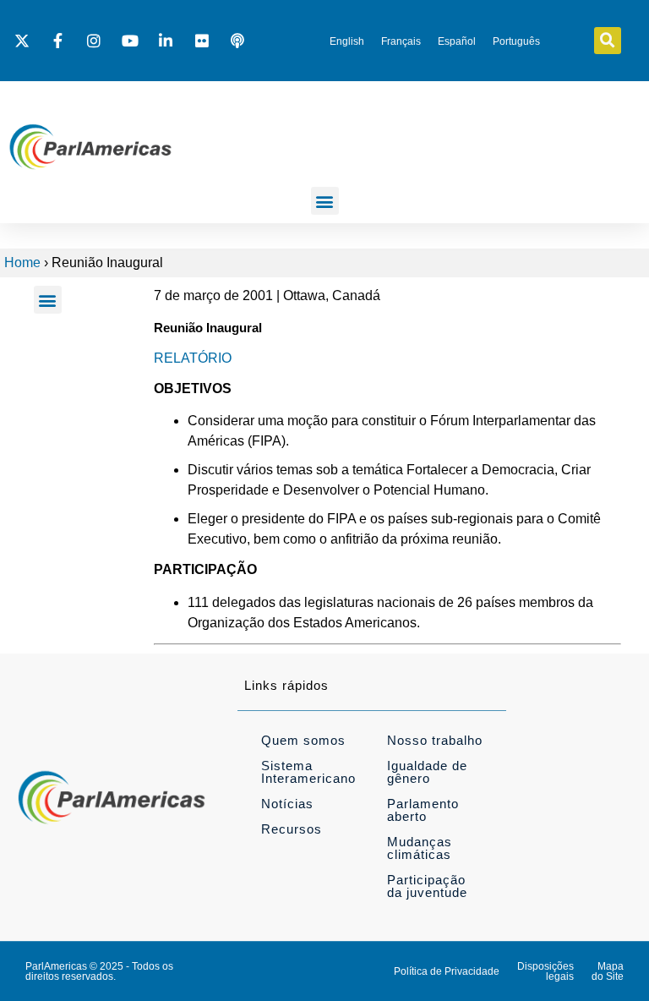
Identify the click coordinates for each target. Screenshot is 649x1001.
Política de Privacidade (446, 971)
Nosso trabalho (435, 740)
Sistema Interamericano (308, 771)
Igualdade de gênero (427, 771)
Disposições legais (545, 971)
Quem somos (303, 740)
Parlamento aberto (423, 809)
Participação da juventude (427, 886)
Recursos (291, 829)
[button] (607, 40)
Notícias (287, 803)
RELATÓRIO (193, 358)
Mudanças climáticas (419, 848)
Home (22, 262)
